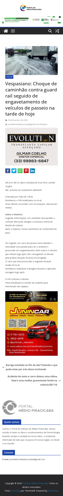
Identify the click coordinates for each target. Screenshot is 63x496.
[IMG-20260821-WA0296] (31, 303)
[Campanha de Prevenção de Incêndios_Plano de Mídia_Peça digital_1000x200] (31, 293)
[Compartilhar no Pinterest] (26, 170)
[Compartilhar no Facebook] (7, 170)
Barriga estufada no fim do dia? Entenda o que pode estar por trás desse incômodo (31, 367)
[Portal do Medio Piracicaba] (5, 30)
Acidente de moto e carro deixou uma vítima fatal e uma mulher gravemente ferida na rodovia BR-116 (32, 380)
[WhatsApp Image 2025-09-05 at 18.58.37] (31, 129)
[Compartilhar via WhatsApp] (20, 170)
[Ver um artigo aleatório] (57, 30)
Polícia (9, 77)
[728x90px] (31, 18)
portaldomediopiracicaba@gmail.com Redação (27, 124)
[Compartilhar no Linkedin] (32, 170)
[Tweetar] (13, 170)
